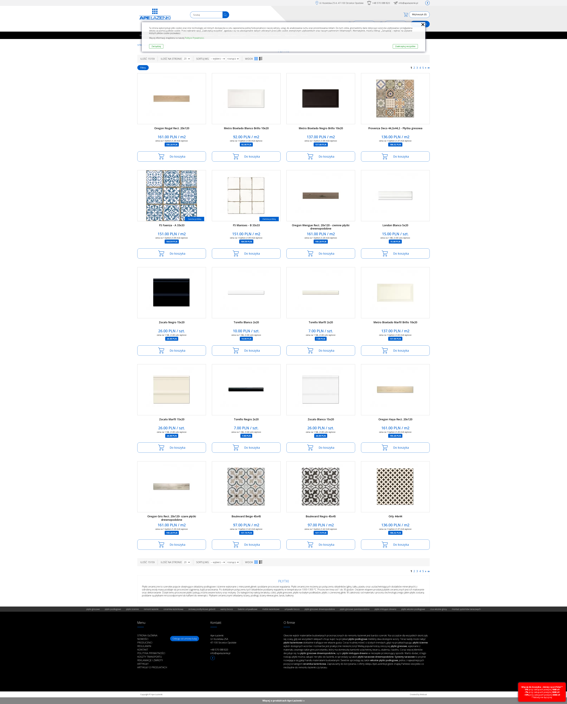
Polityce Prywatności (194, 37)
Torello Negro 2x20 (246, 419)
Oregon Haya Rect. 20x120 (395, 419)
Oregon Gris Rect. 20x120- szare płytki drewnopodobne (171, 518)
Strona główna (147, 635)
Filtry (143, 67)
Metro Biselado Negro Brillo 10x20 (321, 128)
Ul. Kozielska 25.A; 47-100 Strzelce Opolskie (341, 2)
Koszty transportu (149, 656)
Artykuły (143, 663)
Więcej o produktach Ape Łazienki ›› (283, 700)
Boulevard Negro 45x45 (321, 516)
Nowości (142, 639)
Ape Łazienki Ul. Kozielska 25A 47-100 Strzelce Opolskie (223, 639)
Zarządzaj (156, 46)
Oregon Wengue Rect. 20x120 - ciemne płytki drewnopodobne (321, 226)
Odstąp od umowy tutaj (184, 638)
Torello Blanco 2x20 (246, 322)
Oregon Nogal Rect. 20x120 (171, 128)
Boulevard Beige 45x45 (246, 516)
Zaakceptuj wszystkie (405, 46)
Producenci (144, 642)
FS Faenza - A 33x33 (171, 225)
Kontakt (142, 649)
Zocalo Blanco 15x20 (321, 419)
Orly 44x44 (395, 516)
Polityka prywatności (151, 653)
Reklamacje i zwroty (150, 660)
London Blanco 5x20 (395, 225)
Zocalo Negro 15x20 (171, 322)
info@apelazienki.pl (408, 2)
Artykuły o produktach (152, 667)
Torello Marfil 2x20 (321, 322)
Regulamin (144, 646)
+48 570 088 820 (381, 2)
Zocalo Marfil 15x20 (171, 419)
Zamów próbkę (194, 219)
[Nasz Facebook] (427, 3)
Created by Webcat (418, 694)
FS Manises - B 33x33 (246, 225)
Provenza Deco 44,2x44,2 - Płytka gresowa (395, 128)
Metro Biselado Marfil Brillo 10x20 (395, 322)
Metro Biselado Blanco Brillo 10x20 (246, 128)
